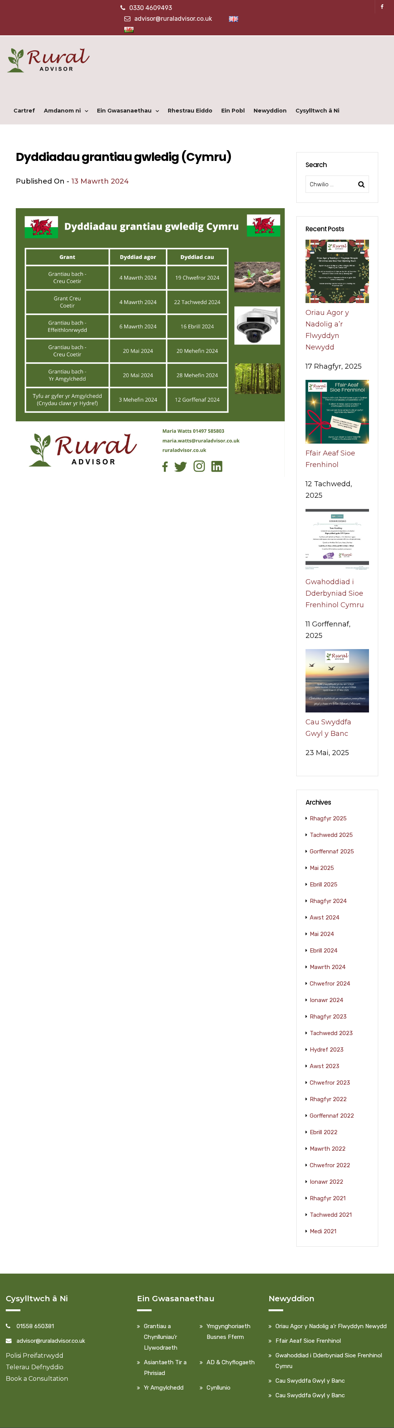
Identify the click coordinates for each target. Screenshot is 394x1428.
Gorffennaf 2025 (332, 851)
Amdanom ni (62, 110)
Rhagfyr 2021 (328, 1198)
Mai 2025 (322, 868)
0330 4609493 (150, 8)
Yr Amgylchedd (164, 1387)
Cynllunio (218, 1387)
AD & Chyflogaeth (231, 1362)
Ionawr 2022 (326, 1181)
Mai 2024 (322, 934)
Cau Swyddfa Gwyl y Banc (310, 1380)
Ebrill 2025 (323, 884)
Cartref (24, 110)
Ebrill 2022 (323, 1132)
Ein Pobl (233, 110)
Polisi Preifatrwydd (34, 1355)
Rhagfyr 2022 (328, 1099)
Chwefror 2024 (330, 983)
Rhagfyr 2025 (328, 818)
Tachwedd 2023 (331, 1033)
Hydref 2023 (327, 1049)
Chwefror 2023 (330, 1082)
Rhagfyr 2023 (328, 1016)
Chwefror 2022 (330, 1165)
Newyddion (270, 110)
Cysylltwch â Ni (317, 110)
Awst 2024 (324, 917)
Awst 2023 (324, 1066)
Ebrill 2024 (323, 950)
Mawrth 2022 (328, 1148)
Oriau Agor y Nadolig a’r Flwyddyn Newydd (331, 1326)
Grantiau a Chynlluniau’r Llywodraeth (160, 1337)
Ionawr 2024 (326, 1000)
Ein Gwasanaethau (124, 110)
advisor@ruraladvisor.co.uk (173, 18)
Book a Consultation (37, 1378)
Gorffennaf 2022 (332, 1115)
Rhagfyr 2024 (328, 901)
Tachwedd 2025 (331, 835)
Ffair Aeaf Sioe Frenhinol (308, 1340)
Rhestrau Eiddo (190, 110)
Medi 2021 (323, 1231)
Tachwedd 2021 (331, 1214)
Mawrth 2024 (328, 967)
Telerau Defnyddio (34, 1367)
